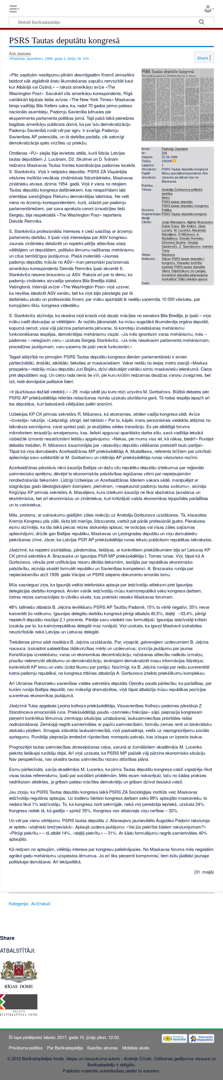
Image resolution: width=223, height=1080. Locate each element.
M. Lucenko (182, 230)
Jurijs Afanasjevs (174, 222)
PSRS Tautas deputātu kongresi (184, 214)
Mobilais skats (136, 1048)
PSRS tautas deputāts (177, 201)
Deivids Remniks (191, 238)
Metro (166, 197)
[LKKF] (18, 1004)
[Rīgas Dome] (18, 973)
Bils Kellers (188, 226)
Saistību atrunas (102, 1048)
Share (202, 58)
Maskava (168, 254)
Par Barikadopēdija (65, 1048)
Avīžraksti (40, 903)
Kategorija (18, 903)
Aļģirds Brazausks (200, 222)
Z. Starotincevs (190, 246)
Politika (167, 210)
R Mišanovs (186, 234)
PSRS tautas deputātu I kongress (185, 206)
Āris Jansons (20, 54)
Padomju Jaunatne (175, 149)
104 (164, 153)
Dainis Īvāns (170, 226)
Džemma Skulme (174, 242)
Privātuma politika (25, 1048)
